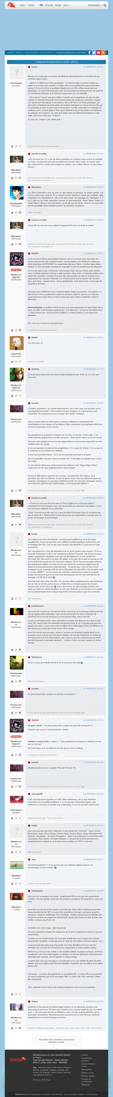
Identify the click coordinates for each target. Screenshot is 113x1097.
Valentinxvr (37, 657)
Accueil (10, 53)
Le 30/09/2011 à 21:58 (93, 762)
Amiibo (35, 1072)
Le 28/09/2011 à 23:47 (93, 187)
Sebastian (36, 187)
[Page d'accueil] (18, 1059)
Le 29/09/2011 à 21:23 (93, 606)
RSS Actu (37, 1080)
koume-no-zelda (39, 154)
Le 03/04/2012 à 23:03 (93, 1001)
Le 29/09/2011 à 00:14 (93, 253)
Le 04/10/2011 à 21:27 (93, 825)
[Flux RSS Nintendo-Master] (103, 52)
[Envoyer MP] (16, 146)
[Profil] (12, 146)
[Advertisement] (56, 30)
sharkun (35, 369)
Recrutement (86, 1069)
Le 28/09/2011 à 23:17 (93, 154)
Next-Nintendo (57, 1094)
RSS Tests (46, 1080)
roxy (34, 859)
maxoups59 (37, 794)
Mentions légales (88, 1076)
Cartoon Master (57, 1072)
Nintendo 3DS (62, 1070)
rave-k (34, 67)
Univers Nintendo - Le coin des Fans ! (39, 53)
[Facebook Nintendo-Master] (89, 52)
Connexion (94, 5)
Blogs (58, 5)
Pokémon (67, 1067)
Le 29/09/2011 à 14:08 (93, 403)
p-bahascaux (38, 606)
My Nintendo (44, 1072)
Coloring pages (92, 1094)
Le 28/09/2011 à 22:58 (93, 67)
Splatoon (52, 1070)
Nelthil (35, 337)
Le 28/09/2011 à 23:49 (93, 220)
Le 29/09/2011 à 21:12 (93, 534)
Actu (22, 5)
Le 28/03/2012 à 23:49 (93, 891)
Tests (31, 5)
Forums (49, 5)
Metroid (36, 1070)
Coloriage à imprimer (77, 1094)
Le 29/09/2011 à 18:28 (93, 498)
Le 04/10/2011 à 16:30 (93, 794)
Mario (60, 1067)
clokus (35, 1001)
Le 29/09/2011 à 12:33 (93, 369)
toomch (35, 403)
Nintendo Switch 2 (44, 1075)
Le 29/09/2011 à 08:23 (93, 337)
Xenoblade (44, 1070)
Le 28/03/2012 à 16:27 (93, 859)
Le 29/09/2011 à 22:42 (93, 657)
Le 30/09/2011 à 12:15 (93, 720)
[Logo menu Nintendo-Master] (10, 5)
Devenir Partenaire (32, 1094)
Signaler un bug (87, 1073)
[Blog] (19, 146)
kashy (34, 534)
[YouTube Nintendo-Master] (98, 52)
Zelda (54, 1067)
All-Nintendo (45, 1094)
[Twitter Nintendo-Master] (94, 52)
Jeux (66, 5)
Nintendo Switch (44, 1067)
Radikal (35, 253)
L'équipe (84, 1055)
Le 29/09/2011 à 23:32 (93, 689)
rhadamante (37, 891)
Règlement (85, 1085)
